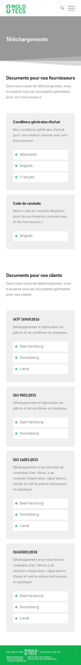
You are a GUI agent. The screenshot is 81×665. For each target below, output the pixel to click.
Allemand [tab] (28, 154)
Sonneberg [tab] (29, 358)
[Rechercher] (60, 8)
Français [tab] (27, 177)
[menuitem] (60, 8)
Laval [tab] (24, 369)
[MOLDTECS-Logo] (33, 8)
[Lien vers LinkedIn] (72, 651)
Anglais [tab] (26, 166)
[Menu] (69, 8)
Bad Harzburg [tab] (31, 346)
